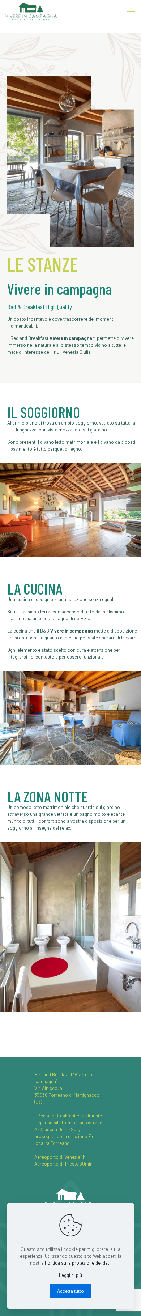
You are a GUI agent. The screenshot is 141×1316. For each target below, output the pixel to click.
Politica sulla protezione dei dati (77, 1263)
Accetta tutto (70, 1291)
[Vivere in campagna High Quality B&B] (31, 11)
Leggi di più (70, 1275)
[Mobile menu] (131, 11)
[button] (8, 927)
